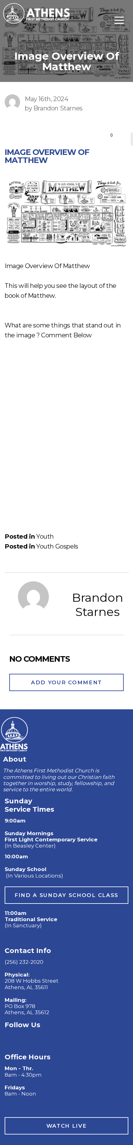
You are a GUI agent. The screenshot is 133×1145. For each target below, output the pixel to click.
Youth (45, 536)
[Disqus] (66, 426)
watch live (66, 1126)
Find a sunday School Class (66, 895)
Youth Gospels (57, 546)
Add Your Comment (66, 682)
